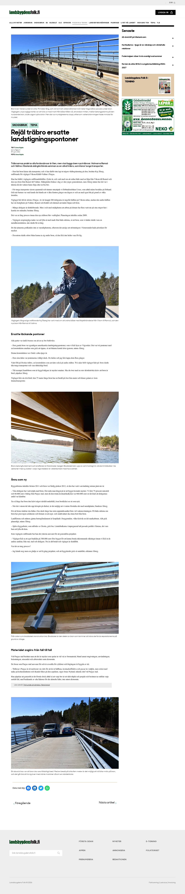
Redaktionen (119, 860)
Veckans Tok (143, 23)
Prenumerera (86, 860)
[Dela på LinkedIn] (34, 788)
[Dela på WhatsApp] (47, 788)
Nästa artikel (107, 802)
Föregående (22, 803)
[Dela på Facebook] (28, 788)
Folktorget (152, 851)
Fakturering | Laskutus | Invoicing (162, 883)
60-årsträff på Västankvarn (134, 37)
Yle (158, 23)
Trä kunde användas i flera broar (36, 685)
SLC (60, 23)
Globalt (53, 23)
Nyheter (117, 842)
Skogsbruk (39, 23)
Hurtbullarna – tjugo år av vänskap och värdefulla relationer (143, 47)
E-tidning (151, 842)
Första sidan (86, 842)
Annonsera (119, 851)
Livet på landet (128, 23)
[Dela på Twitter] (40, 788)
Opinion (67, 23)
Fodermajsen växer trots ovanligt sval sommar (142, 56)
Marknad (115, 23)
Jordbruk (28, 23)
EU (47, 23)
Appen (82, 851)
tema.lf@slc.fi (15, 150)
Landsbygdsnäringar (99, 23)
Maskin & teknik (79, 23)
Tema (153, 23)
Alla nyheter (15, 23)
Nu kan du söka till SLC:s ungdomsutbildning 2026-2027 (144, 66)
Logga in (163, 12)
